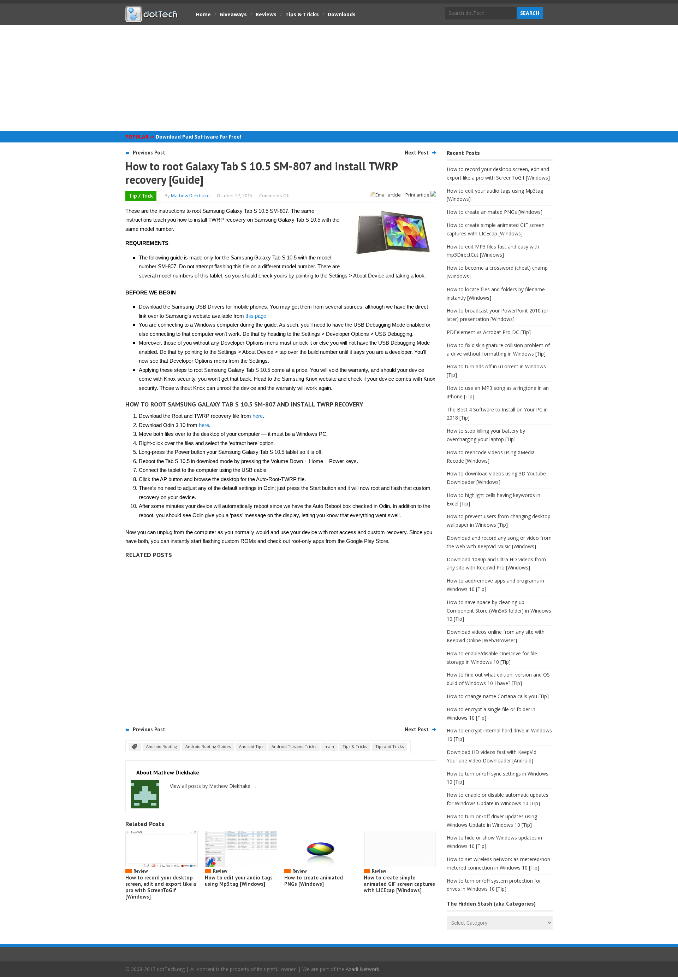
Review (140, 871)
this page (255, 316)
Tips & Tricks (302, 14)
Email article (388, 195)
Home (203, 14)
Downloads (342, 14)
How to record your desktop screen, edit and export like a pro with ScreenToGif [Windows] (160, 887)
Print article (417, 195)
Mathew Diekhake (190, 195)
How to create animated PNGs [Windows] (313, 880)
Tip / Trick (141, 195)
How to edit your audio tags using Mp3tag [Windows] (239, 880)
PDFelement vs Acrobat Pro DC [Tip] (489, 332)
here (257, 416)
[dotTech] (151, 18)
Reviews (266, 14)
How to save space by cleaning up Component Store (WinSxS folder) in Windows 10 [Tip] (499, 610)
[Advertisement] (339, 77)
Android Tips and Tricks (294, 746)
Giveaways (233, 14)
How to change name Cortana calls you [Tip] (498, 696)
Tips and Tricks (389, 746)
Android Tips (251, 746)
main (329, 746)
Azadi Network (362, 969)
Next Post (417, 152)
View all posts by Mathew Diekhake (213, 786)
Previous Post (149, 152)
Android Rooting (161, 746)
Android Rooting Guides (208, 746)
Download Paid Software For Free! (198, 136)
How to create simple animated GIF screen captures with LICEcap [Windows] (399, 884)
